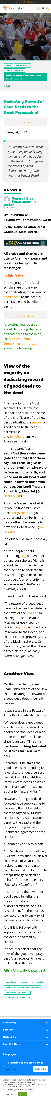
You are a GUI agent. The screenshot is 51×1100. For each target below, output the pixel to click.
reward (37, 422)
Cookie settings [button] (10, 1094)
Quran (23, 627)
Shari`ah (32, 613)
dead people (37, 982)
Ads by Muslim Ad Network (25, 2)
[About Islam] (13, 8)
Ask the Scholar (22, 65)
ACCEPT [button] (23, 1094)
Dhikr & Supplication (14, 70)
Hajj (24, 556)
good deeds (12, 297)
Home (8, 65)
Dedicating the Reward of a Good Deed (22, 987)
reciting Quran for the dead (18, 997)
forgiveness (20, 513)
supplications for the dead (17, 992)
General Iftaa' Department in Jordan (20, 201)
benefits (16, 436)
